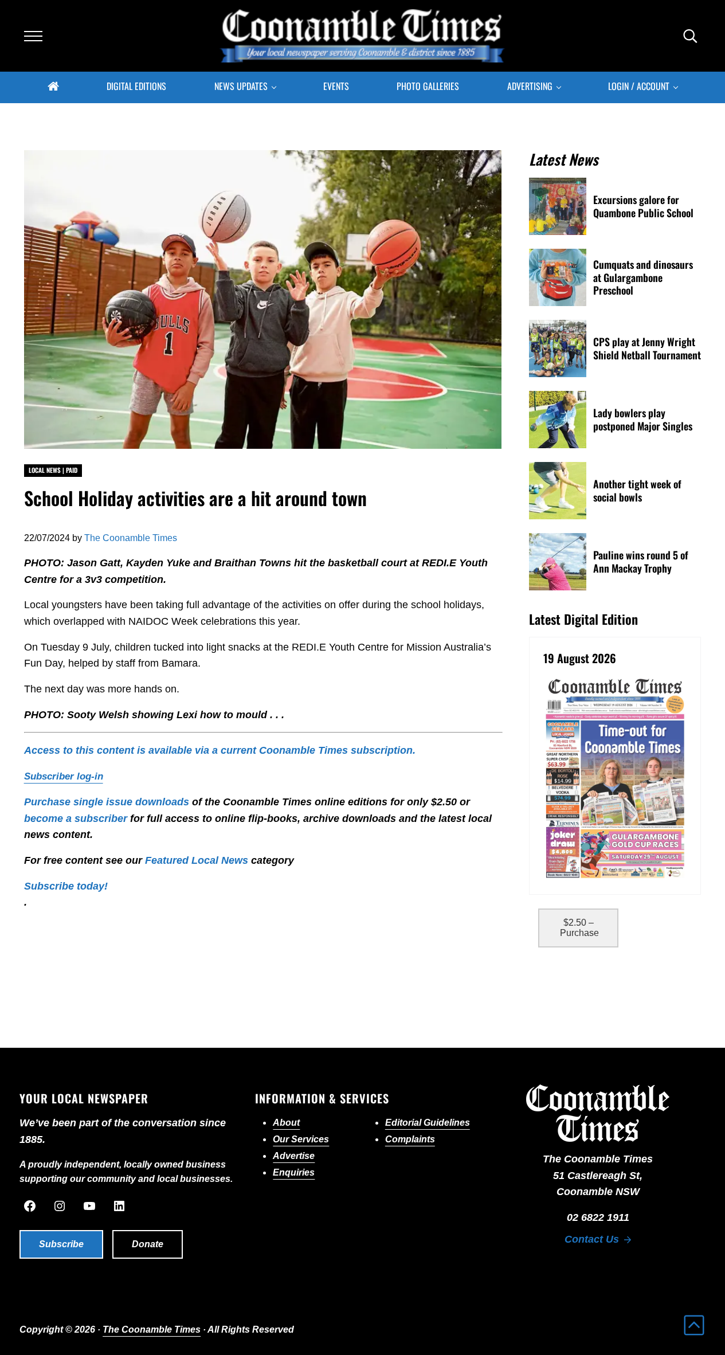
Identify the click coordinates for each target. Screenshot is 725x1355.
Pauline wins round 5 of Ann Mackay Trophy (640, 561)
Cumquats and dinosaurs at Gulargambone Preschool (643, 277)
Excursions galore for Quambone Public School (643, 206)
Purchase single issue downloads (106, 802)
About (286, 1122)
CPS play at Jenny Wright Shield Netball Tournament (647, 348)
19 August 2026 (579, 658)
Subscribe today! (66, 886)
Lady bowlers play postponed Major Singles (642, 419)
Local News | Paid (53, 470)
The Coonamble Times (152, 1329)
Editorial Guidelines (427, 1122)
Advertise (294, 1156)
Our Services (301, 1139)
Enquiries (294, 1172)
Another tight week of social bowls (637, 490)
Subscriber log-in (63, 776)
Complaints (410, 1139)
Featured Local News (196, 860)
